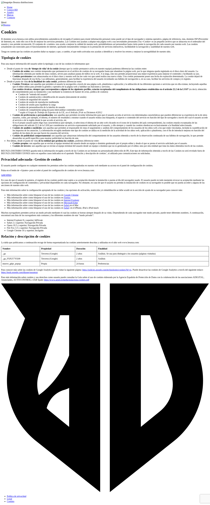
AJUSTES (6, 175)
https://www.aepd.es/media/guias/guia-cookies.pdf (66, 280)
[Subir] (105, 491)
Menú (3, 22)
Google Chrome (71, 195)
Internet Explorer (71, 200)
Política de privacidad (16, 496)
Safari (67, 205)
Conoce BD (12, 10)
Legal (9, 499)
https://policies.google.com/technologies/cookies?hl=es (106, 270)
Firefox (67, 197)
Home (9, 7)
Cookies (10, 501)
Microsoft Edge (71, 202)
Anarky (10, 12)
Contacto (11, 17)
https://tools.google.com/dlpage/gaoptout (19, 272)
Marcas (10, 15)
